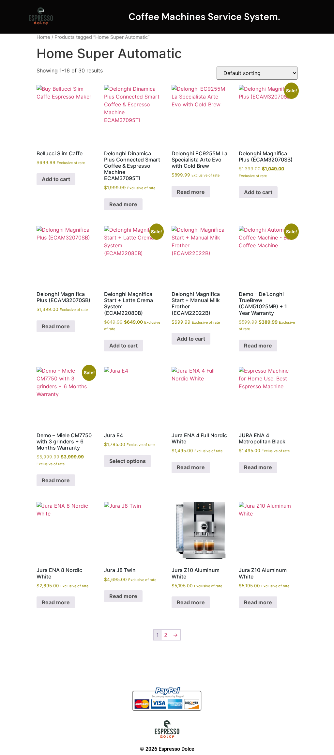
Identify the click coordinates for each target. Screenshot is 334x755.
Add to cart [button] (56, 179)
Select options (127, 461)
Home (43, 37)
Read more (123, 204)
